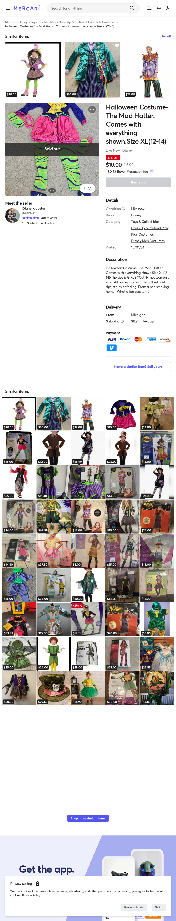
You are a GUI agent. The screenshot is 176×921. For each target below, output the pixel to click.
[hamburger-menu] (7, 8)
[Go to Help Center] (123, 208)
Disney (23, 22)
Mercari (10, 22)
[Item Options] (92, 109)
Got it (158, 907)
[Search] (132, 8)
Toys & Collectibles (43, 22)
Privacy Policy (31, 895)
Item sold (138, 182)
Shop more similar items (88, 818)
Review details (133, 907)
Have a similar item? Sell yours (138, 366)
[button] (149, 8)
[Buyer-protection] (151, 171)
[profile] (168, 8)
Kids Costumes (105, 22)
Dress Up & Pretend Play (75, 22)
